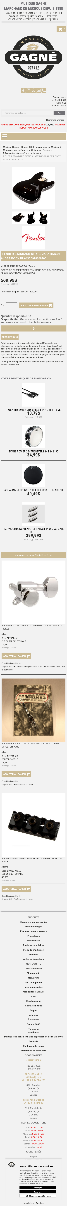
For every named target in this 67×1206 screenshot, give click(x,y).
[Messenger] (33, 90)
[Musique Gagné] (33, 57)
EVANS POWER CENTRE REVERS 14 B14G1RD (33, 451)
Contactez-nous (33, 1005)
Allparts (5, 634)
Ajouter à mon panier (35, 305)
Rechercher (59, 113)
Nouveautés (33, 940)
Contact (13, 16)
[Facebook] (23, 90)
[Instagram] (28, 90)
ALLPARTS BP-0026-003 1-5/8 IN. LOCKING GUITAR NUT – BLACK (32, 860)
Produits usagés (33, 926)
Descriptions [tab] (10, 337)
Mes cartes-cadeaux (33, 991)
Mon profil (33, 978)
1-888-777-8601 (58, 105)
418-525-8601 (59, 100)
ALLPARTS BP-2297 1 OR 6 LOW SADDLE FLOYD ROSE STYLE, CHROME (30, 745)
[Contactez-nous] (38, 90)
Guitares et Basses (40, 150)
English (55, 19)
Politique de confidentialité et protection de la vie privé (33, 1036)
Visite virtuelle (42, 19)
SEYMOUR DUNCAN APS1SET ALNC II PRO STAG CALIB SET (34, 530)
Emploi (33, 1010)
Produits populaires (33, 945)
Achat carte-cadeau (33, 959)
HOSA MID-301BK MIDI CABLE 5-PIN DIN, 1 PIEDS (34, 409)
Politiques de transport (33, 1050)
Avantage (40, 1203)
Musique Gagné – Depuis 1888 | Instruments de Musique (31, 147)
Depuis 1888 (33, 1024)
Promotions (33, 936)
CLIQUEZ (49, 125)
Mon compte (33, 973)
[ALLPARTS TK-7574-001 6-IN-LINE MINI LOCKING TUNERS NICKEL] (33, 592)
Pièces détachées (12, 153)
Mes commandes (28, 13)
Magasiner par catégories (15, 150)
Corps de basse (31, 153)
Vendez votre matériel (20, 19)
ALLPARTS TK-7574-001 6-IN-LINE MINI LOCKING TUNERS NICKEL (32, 627)
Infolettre (51, 16)
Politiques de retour (33, 1046)
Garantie (33, 1041)
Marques (33, 954)
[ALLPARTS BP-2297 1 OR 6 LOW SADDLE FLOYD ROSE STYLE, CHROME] (33, 710)
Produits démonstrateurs (33, 931)
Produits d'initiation (33, 950)
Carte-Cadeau (36, 16)
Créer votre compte (49, 13)
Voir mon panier (33, 982)
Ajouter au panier (14, 656)
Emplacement (33, 1001)
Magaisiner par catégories (33, 922)
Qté (2, 305)
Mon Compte (12, 13)
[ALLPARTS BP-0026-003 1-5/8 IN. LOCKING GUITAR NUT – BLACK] (33, 825)
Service (24, 16)
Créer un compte (33, 968)
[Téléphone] (43, 90)
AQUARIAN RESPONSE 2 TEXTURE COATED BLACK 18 (33, 490)
